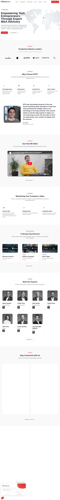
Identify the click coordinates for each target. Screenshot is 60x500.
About (45, 1)
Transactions (22, 1)
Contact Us (54, 1)
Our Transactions (13, 32)
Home (17, 1)
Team (35, 1)
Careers (40, 1)
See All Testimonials (29, 180)
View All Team (29, 339)
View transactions (29, 265)
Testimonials (29, 1)
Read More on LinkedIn (29, 419)
